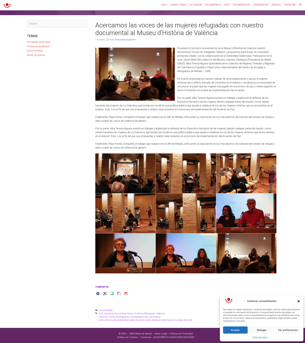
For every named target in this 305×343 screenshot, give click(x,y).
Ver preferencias (288, 330)
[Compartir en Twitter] (104, 293)
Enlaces (276, 4)
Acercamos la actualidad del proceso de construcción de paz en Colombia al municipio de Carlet (145, 320)
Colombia (108, 313)
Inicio (164, 4)
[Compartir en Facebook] (97, 293)
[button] (298, 301)
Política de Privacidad (181, 333)
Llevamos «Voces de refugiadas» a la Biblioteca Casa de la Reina (129, 316)
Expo (227, 4)
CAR (101, 313)
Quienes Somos (178, 4)
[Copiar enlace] (118, 293)
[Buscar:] (57, 23)
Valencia (160, 313)
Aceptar (235, 330)
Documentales (213, 4)
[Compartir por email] (125, 293)
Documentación (241, 4)
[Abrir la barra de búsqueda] (300, 5)
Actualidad (196, 4)
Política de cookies (260, 337)
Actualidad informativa (39, 41)
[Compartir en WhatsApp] (111, 293)
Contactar (290, 4)
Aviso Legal (161, 333)
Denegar (262, 330)
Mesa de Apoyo (143, 333)
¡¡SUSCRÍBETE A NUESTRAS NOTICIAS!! (173, 337)
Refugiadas (149, 313)
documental (120, 313)
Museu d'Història (135, 313)
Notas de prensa (36, 55)
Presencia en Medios (38, 46)
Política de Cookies (127, 337)
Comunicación (260, 4)
